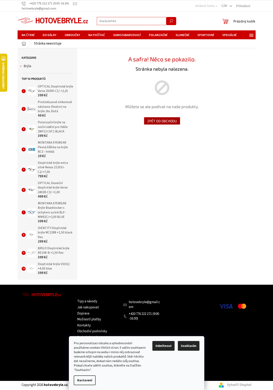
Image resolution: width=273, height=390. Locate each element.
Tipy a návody (87, 301)
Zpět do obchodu (162, 121)
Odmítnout (163, 346)
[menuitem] (28, 35)
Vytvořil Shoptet (239, 385)
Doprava (83, 313)
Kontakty (84, 325)
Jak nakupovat (88, 307)
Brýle (27, 66)
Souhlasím (188, 346)
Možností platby (89, 319)
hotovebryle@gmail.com (144, 304)
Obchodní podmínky (92, 331)
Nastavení (84, 380)
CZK (224, 6)
